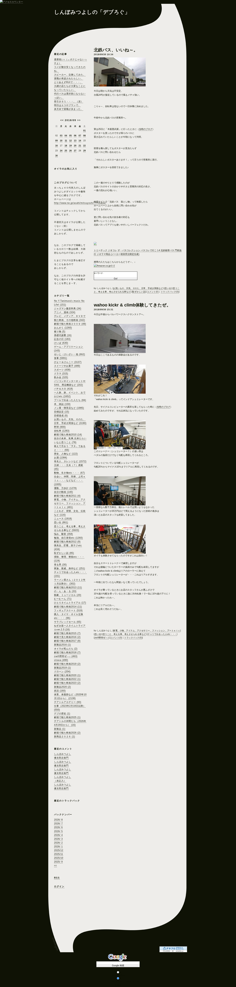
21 (80, 145)
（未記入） (60, 780)
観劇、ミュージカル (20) (67, 595)
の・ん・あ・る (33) (65, 591)
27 (75, 150)
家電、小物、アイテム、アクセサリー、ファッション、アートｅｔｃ (146, 630)
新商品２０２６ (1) (64, 736)
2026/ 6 (58, 827)
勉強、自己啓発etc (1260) (68, 537)
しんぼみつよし (62, 754)
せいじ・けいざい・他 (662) (69, 354)
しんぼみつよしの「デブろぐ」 (92, 12)
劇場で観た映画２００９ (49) (70, 324)
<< (62, 120)
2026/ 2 (58, 842)
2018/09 (70, 120)
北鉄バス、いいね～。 (116, 49)
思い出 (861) (61, 522)
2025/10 (58, 858)
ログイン (59, 886)
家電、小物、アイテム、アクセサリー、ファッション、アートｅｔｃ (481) (70, 503)
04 (66, 135)
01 (84, 130)
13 (75, 140)
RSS (57, 877)
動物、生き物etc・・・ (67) (69, 472)
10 (61, 140)
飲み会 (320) (61, 377)
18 (66, 145)
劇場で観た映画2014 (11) (68, 606)
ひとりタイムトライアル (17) (70, 602)
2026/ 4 (58, 835)
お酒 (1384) (60, 457)
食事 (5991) (60, 358)
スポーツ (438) (62, 369)
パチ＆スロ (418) (63, 388)
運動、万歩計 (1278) (65, 488)
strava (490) (61, 660)
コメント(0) (153, 292)
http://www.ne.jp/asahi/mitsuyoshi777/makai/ (80, 203)
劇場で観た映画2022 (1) (67, 679)
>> (79, 120)
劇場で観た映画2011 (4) (67, 495)
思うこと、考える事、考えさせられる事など (124, 634)
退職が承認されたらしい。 (68, 78)
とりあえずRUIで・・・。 (68, 82)
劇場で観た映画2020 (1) (67, 675)
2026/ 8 (58, 819)
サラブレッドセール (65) (67, 622)
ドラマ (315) (61, 373)
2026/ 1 (58, 846)
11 (66, 140)
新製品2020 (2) (62, 687)
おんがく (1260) (63, 327)
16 (56, 145)
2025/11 (58, 854)
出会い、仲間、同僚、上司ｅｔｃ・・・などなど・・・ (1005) (70, 480)
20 (75, 145)
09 (56, 140)
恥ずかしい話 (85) (64, 553)
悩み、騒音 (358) (63, 534)
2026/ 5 (58, 831)
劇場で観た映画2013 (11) (68, 587)
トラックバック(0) (170, 292)
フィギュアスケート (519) (68, 610)
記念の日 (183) (62, 339)
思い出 (168, 288)
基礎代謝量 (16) (63, 335)
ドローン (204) (62, 671)
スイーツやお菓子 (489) (67, 366)
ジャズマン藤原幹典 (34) (67, 308)
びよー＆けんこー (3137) (68, 362)
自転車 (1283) (61, 430)
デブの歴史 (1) (62, 713)
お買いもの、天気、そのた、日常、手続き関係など (138, 288)
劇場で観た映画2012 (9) (67, 541)
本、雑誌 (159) (62, 404)
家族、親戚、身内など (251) (69, 568)
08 (84, 135)
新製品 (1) (59, 729)
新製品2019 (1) (62, 667)
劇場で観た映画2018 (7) (67, 652)
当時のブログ (145, 129)
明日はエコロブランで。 (67, 105)
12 (70, 140)
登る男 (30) (60, 564)
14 (80, 140)
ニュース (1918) (63, 518)
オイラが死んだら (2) (65, 648)
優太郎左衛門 (61, 757)
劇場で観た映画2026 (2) (67, 732)
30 (56, 155)
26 (70, 150)
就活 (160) (60, 690)
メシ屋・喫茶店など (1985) (69, 408)
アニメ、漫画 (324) (64, 312)
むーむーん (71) (63, 599)
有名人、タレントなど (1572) (70, 461)
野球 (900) (60, 427)
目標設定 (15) (61, 411)
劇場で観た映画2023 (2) (67, 683)
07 (80, 135)
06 (75, 135)
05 (70, 135)
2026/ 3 (58, 839)
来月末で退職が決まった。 (68, 109)
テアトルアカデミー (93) (67, 702)
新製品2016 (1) (62, 644)
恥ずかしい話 (138, 292)
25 (66, 150)
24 (61, 150)
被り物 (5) (59, 331)
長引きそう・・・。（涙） (68, 101)
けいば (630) (61, 343)
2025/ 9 (58, 861)
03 (61, 135)
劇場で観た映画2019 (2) (67, 664)
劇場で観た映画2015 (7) (67, 633)
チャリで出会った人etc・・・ (162, 634)
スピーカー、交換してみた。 (70, 74)
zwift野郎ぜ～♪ (102, 637)
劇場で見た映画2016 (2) (67, 637)
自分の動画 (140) (63, 492)
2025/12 (58, 850)
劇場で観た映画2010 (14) (68, 434)
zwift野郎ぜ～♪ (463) (65, 656)
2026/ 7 (58, 823)
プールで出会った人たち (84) (70, 400)
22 (84, 145)
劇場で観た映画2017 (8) (67, 641)
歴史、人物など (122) (66, 453)
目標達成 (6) (61, 415)
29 (84, 150)
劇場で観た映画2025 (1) (67, 717)
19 (70, 145)
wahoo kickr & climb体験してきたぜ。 (132, 304)
